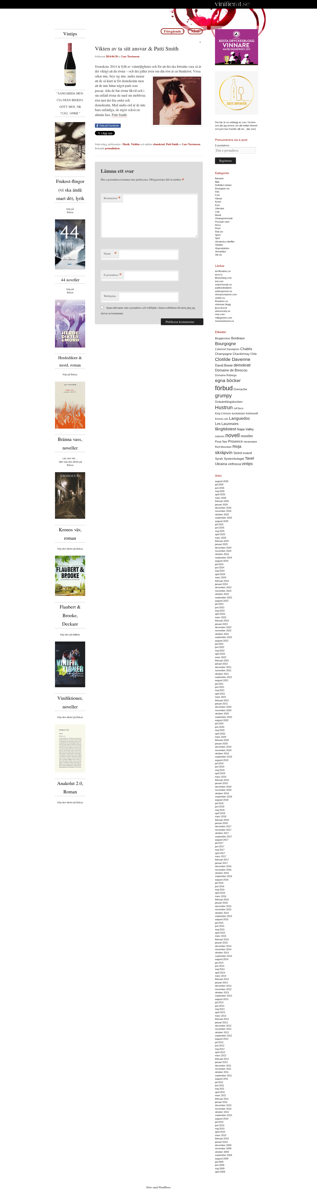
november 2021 (223, 670)
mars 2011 (220, 1095)
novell (232, 435)
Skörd (237, 453)
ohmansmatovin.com (226, 294)
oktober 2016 (222, 873)
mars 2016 (220, 896)
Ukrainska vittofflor (225, 241)
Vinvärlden (220, 251)
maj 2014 (219, 969)
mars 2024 (220, 577)
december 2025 (223, 507)
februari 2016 (222, 899)
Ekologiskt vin (222, 188)
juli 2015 (219, 923)
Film (217, 191)
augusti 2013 (221, 999)
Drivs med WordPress (158, 1187)
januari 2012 (221, 1062)
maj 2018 (219, 810)
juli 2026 (219, 484)
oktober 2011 (222, 1072)
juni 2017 (219, 846)
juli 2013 (219, 1002)
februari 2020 (222, 740)
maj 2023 (219, 610)
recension (250, 441)
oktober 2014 (222, 952)
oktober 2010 (222, 1112)
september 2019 (223, 756)
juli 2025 (219, 524)
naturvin (219, 436)
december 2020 (223, 707)
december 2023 (223, 587)
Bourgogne (225, 343)
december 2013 (223, 985)
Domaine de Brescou (231, 370)
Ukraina (221, 464)
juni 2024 (219, 567)
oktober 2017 (222, 833)
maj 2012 (219, 1049)
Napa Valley (245, 429)
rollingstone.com (223, 317)
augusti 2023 (221, 600)
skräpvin (223, 452)
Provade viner (222, 221)
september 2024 (223, 557)
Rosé (218, 228)
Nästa (195, 31)
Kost (217, 205)
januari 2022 (221, 663)
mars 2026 (220, 498)
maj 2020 (219, 730)
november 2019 (223, 750)
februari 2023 (222, 620)
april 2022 (220, 654)
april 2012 (220, 1052)
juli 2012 (219, 1042)
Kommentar (112, 197)
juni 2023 (219, 607)
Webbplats (110, 296)
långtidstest (225, 429)
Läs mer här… (70, 458)
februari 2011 (222, 1099)
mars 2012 (220, 1055)
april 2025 (220, 534)
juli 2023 (219, 604)
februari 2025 (222, 541)
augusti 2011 (221, 1078)
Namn (110, 253)
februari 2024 (222, 581)
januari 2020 (221, 743)
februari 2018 (222, 820)
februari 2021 (222, 700)
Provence (235, 441)
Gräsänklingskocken (229, 401)
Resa (218, 225)
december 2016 (223, 866)
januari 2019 (221, 783)
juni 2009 (219, 1165)
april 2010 (220, 1132)
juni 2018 (219, 806)
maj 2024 (219, 570)
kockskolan (238, 413)
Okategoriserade (224, 218)
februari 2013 (222, 1019)
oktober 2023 (222, 594)
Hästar (218, 198)
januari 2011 (221, 1102)
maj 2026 (219, 491)
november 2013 (223, 989)
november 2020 (223, 710)
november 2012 (223, 1029)
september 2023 (223, 597)
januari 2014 (221, 982)
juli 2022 (219, 644)
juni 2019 (219, 766)
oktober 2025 (222, 514)
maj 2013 (219, 1009)
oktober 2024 (222, 554)
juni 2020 (219, 727)
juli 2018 (219, 803)
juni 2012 (219, 1045)
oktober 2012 (222, 1032)
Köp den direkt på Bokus (70, 548)
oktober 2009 (222, 1152)
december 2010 (223, 1105)
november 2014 (223, 949)
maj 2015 (219, 929)
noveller (247, 436)
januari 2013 (221, 1022)
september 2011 (223, 1075)
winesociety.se (222, 311)
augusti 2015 (221, 919)
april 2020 (220, 733)
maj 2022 (219, 650)
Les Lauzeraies (227, 424)
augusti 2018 (221, 800)
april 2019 (220, 773)
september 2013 (223, 995)
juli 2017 (219, 843)
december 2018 (223, 786)
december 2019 (223, 746)
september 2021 (223, 677)
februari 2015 (222, 939)
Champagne (223, 353)
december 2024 (223, 547)
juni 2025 (219, 527)
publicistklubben (223, 287)
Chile (253, 353)
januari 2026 (221, 504)
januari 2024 (221, 584)
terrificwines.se (223, 271)
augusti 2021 (221, 680)
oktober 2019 (222, 753)
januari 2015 (221, 942)
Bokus (70, 212)
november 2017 (223, 830)
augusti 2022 (221, 640)
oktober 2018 (222, 793)
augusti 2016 (221, 879)
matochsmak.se (223, 284)
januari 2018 (221, 823)
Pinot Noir (221, 441)
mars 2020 (220, 737)
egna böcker (228, 380)
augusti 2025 (221, 521)
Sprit (217, 238)
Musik (126, 144)
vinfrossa (234, 464)
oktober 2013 (222, 992)
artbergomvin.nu (223, 291)
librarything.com (223, 278)
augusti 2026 (221, 481)
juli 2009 (219, 1162)
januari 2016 (221, 902)
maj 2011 (219, 1088)
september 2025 (223, 517)
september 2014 (223, 956)
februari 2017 (222, 859)
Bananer (219, 178)
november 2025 (223, 511)
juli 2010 (219, 1122)
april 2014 (220, 972)
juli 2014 (219, 962)
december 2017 (223, 826)
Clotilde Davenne (232, 359)
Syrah (219, 458)
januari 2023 (221, 624)
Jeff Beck (238, 408)
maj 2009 (219, 1168)
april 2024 (220, 574)
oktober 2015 (222, 913)
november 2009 (223, 1148)
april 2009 (220, 1171)
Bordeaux (238, 338)
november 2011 (223, 1069)
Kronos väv (221, 418)
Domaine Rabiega (226, 375)
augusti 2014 (221, 959)
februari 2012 (222, 1059)
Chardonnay (241, 353)
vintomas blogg (223, 304)
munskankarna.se (224, 321)
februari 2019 (222, 780)
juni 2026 (219, 488)
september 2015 (223, 916)
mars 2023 (220, 617)
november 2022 (223, 630)
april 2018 (220, 813)
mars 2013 (220, 1015)
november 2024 (223, 551)
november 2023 (223, 591)
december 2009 (223, 1145)
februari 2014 (222, 979)
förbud (224, 388)
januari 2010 (221, 1142)
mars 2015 (220, 936)
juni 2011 (219, 1085)
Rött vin (219, 231)
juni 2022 (219, 647)
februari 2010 (222, 1138)
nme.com (220, 314)
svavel (247, 453)
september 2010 (223, 1115)
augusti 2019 (221, 760)
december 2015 (223, 906)
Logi (217, 211)
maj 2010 (219, 1128)
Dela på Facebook (109, 125)
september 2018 (223, 796)
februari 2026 (222, 501)
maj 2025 (219, 531)
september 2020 (223, 717)
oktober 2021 (222, 674)
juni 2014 (219, 966)
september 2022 (223, 637)
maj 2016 (219, 889)
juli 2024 (219, 564)
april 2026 (220, 494)
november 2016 (223, 869)
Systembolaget (234, 458)
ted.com (219, 281)
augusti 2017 (221, 839)
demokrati (159, 144)
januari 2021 (221, 703)
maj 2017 (219, 849)
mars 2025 (220, 537)
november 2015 (223, 909)
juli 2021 (219, 683)
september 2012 (223, 1035)
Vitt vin (218, 254)
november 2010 (223, 1108)
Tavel (249, 458)
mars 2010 (220, 1135)
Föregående (172, 31)
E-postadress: (222, 145)
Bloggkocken (222, 338)
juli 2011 (219, 1082)
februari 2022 (222, 660)
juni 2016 (219, 886)
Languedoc (239, 418)
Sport (218, 235)
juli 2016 (219, 883)
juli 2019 (219, 763)
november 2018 (223, 790)
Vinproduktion (222, 248)
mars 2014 (220, 976)
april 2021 (220, 693)
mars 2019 (220, 776)
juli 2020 (219, 723)
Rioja (236, 446)
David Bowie (224, 365)
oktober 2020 (222, 713)
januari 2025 (221, 544)
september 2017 (223, 836)
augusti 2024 (221, 561)
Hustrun (224, 407)
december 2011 (223, 1065)
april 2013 (220, 1012)
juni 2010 (219, 1125)
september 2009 (223, 1155)
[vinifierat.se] (232, 4)
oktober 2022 (222, 634)
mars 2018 (220, 816)
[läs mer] (251, 129)
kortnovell (252, 413)
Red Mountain (223, 447)
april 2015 (220, 932)
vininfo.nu (220, 298)
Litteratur (219, 208)
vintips (247, 464)
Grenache (240, 389)
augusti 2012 (221, 1039)
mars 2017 (220, 856)
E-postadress (113, 274)
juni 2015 (219, 926)
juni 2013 (219, 1006)
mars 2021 (220, 697)
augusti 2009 (221, 1158)
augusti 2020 (221, 720)
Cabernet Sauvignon (227, 349)
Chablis (246, 349)
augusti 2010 (221, 1118)
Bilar (217, 182)
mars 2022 (220, 657)
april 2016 (220, 893)
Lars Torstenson (130, 56)
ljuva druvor (221, 308)
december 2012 (223, 1025)
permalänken (112, 148)
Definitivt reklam (223, 185)
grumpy (223, 395)
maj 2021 (219, 690)
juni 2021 (219, 687)
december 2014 (223, 946)
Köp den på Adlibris (70, 634)
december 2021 (223, 667)
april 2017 (220, 853)
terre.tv (219, 274)
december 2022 (223, 627)
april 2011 (220, 1092)
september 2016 (223, 876)
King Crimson (223, 413)
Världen (135, 144)
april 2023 (220, 614)
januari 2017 (221, 863)
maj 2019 (219, 770)
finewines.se (221, 301)
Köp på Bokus (70, 374)
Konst (218, 201)
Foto (217, 195)
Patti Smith (119, 114)
